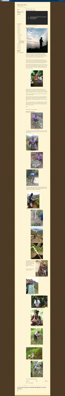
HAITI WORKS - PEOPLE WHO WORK (20, 12)
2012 (19, 46)
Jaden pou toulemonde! (21, 42)
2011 (19, 47)
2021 (19, 28)
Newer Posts (27, 380)
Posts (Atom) (31, 382)
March (19, 39)
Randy (19, 51)
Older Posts (46, 380)
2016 (19, 33)
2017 (19, 32)
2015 (19, 43)
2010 (19, 48)
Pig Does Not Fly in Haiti (22, 40)
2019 (19, 30)
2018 (19, 31)
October (20, 35)
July (19, 36)
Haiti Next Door (22, 5)
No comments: (35, 25)
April (19, 38)
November (20, 34)
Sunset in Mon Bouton (21, 41)
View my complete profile (20, 52)
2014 (19, 44)
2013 (19, 45)
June (19, 37)
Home (37, 380)
